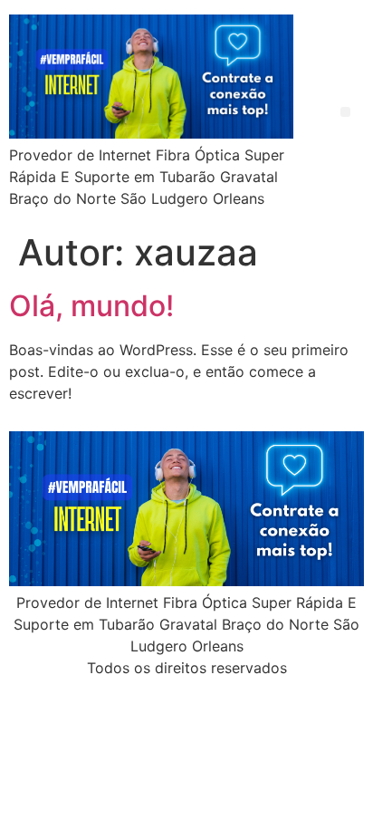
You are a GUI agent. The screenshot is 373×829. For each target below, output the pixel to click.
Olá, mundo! (91, 305)
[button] (345, 112)
